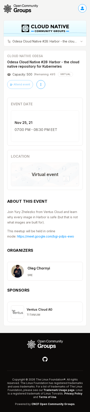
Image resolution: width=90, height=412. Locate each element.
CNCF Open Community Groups (52, 404)
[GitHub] (45, 359)
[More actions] (40, 84)
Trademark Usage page (58, 390)
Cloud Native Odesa (25, 56)
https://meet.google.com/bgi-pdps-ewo (45, 236)
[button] (45, 271)
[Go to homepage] (22, 8)
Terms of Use (47, 397)
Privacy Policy (73, 393)
